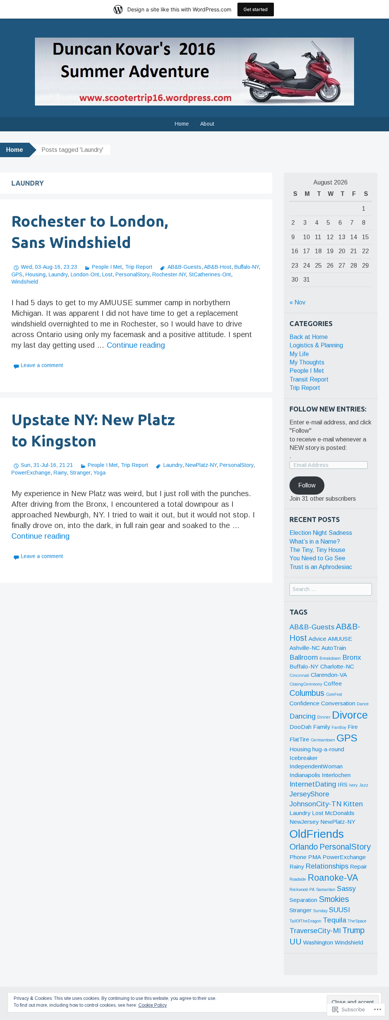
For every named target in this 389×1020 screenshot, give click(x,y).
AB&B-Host (217, 267)
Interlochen (336, 775)
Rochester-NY (169, 274)
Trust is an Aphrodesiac (320, 567)
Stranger (80, 473)
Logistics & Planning (316, 345)
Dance (363, 704)
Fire (353, 727)
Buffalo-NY (246, 267)
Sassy (346, 888)
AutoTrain (333, 648)
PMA (314, 857)
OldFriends (316, 834)
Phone (298, 857)
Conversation (338, 703)
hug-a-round (328, 749)
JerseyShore (309, 794)
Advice (317, 638)
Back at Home (308, 337)
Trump (353, 930)
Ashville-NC (304, 648)
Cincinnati (299, 675)
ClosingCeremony (305, 684)
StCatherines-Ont (210, 274)
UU (295, 941)
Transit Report (309, 379)
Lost (107, 274)
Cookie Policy (152, 1005)
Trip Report (138, 267)
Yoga (99, 473)
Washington (318, 942)
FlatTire (299, 739)
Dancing (302, 716)
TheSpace (357, 921)
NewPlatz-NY (201, 465)
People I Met (107, 267)
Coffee (333, 683)
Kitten (353, 804)
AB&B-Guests (184, 267)
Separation (303, 900)
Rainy (60, 473)
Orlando (303, 846)
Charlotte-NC (337, 666)
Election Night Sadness (320, 533)
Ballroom (303, 657)
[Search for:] (330, 589)
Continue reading (136, 345)
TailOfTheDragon (305, 921)
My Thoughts (306, 362)
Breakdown (330, 658)
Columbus (306, 693)
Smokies (334, 899)
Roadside (297, 879)
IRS (343, 784)
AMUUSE (340, 638)
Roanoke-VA (333, 878)
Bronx (351, 657)
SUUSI (339, 910)
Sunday (320, 910)
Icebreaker (303, 758)
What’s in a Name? (314, 541)
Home (182, 124)
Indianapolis (304, 775)
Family (321, 727)
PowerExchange (31, 473)
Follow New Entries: (327, 409)
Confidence (304, 703)
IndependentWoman (316, 766)
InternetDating (312, 784)
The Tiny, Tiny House (317, 550)
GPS (16, 274)
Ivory (353, 785)
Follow (307, 485)
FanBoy (339, 727)
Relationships (326, 866)
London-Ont (85, 274)
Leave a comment (42, 365)
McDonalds (339, 813)
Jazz (363, 785)
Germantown (323, 740)
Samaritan (325, 889)
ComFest (334, 694)
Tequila (334, 920)
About (207, 124)
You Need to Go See (317, 558)
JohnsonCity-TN (315, 804)
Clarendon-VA (329, 675)
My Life (299, 354)
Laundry (58, 274)
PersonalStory (132, 274)
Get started (256, 9)
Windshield (24, 282)
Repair (358, 866)
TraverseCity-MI (315, 931)
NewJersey (304, 821)
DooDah (300, 727)
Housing (35, 274)
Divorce (350, 715)
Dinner (323, 717)
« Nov (297, 302)
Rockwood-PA (302, 889)
